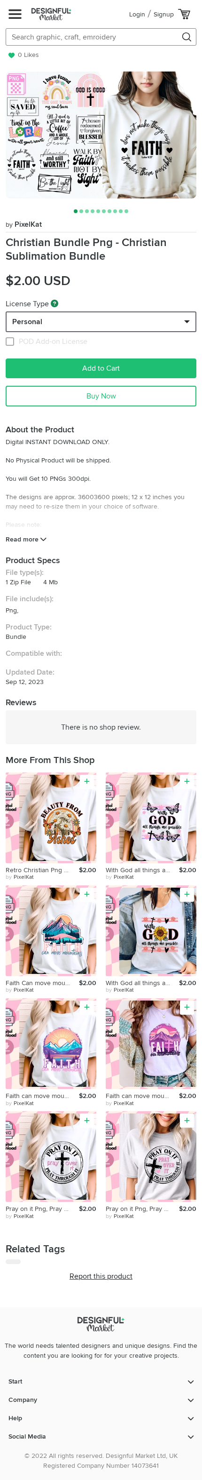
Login (137, 14)
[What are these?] (54, 303)
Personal (27, 321)
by (20, 877)
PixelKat (24, 224)
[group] (101, 135)
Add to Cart (101, 368)
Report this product (101, 1276)
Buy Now (101, 396)
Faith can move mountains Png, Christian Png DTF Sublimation (42, 1096)
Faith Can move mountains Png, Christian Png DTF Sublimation (42, 983)
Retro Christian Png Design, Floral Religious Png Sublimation (42, 870)
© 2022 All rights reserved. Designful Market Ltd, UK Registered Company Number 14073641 (101, 1461)
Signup (164, 14)
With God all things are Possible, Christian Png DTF (142, 870)
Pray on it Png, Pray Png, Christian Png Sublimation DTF (42, 1209)
